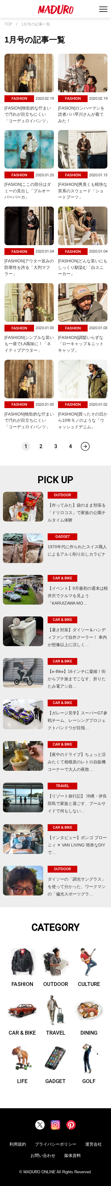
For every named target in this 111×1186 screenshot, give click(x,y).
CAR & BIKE (22, 1033)
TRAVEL (55, 1033)
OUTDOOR (55, 984)
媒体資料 (72, 1155)
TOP (8, 24)
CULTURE (89, 984)
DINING (89, 1033)
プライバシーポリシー (55, 1144)
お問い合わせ (42, 1155)
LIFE (22, 1081)
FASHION (22, 984)
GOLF (89, 1081)
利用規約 (17, 1144)
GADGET (55, 1081)
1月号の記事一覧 (35, 24)
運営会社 (93, 1144)
